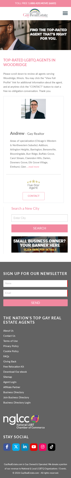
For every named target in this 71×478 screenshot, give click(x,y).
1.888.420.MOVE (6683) (42, 3)
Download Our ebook (15, 372)
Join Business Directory (16, 397)
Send (35, 303)
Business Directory (13, 392)
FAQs (6, 356)
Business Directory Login (17, 402)
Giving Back (9, 361)
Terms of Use (10, 341)
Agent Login (9, 382)
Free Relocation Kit (13, 367)
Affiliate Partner (11, 387)
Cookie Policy (11, 351)
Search (39, 228)
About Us (8, 331)
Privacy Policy (11, 346)
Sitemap (7, 377)
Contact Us (9, 336)
